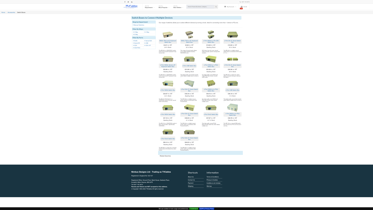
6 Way (136, 34)
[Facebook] (124, 2)
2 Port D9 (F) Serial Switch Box (232, 41)
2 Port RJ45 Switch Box (211, 114)
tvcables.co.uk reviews (213, 183)
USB (146, 43)
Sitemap (209, 186)
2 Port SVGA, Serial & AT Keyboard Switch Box (167, 65)
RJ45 (135, 41)
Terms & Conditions (213, 177)
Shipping (190, 186)
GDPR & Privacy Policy (207, 209)
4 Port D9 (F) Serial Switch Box (232, 65)
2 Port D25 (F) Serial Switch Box (189, 90)
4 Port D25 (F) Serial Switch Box (189, 114)
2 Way (136, 32)
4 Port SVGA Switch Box (167, 114)
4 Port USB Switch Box (232, 90)
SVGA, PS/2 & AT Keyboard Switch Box (167, 41)
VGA (135, 45)
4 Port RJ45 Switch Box (168, 139)
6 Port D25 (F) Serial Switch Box (189, 138)
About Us (191, 177)
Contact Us (191, 180)
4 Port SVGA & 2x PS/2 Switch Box (233, 114)
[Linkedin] (132, 2)
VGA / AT (148, 45)
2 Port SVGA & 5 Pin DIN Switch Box (210, 41)
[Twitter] (128, 2)
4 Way (147, 32)
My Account (230, 6)
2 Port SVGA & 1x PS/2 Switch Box (211, 65)
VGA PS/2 (137, 48)
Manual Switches (138, 25)
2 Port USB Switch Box (189, 66)
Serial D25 (148, 41)
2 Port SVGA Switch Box (167, 90)
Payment (190, 183)
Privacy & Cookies (212, 180)
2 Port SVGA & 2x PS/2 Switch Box (211, 90)
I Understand (194, 209)
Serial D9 (137, 43)
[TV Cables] (130, 6)
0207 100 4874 (245, 2)
